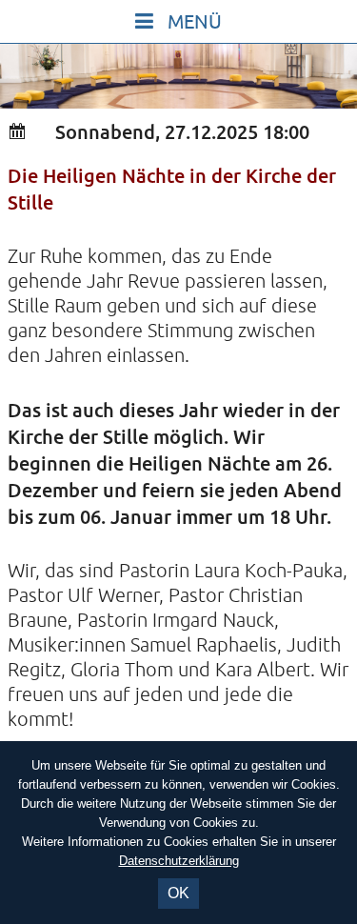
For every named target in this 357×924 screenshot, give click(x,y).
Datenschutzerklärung (179, 861)
